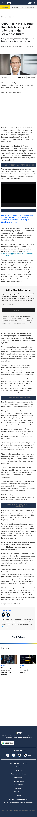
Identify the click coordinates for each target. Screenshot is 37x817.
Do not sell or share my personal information (18, 803)
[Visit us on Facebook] (7, 755)
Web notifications (18, 781)
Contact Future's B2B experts (18, 799)
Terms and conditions (18, 774)
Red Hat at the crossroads (11, 215)
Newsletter (32, 77)
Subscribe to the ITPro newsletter (23, 7)
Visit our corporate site (25, 737)
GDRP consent (18, 792)
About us (18, 767)
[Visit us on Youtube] (19, 755)
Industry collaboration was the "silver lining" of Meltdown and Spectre (15, 219)
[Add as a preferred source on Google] (7, 743)
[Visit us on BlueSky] (25, 755)
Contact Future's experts (18, 763)
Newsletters (18, 788)
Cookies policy (18, 785)
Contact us (18, 770)
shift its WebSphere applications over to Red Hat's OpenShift (17, 253)
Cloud (11, 17)
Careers (18, 795)
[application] (18, 193)
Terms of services (24, 316)
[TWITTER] (4, 615)
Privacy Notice (27, 318)
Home (3, 17)
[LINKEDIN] (9, 615)
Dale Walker (7, 47)
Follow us (22, 77)
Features (30, 46)
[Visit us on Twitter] (13, 755)
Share (5, 77)
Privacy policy (18, 777)
